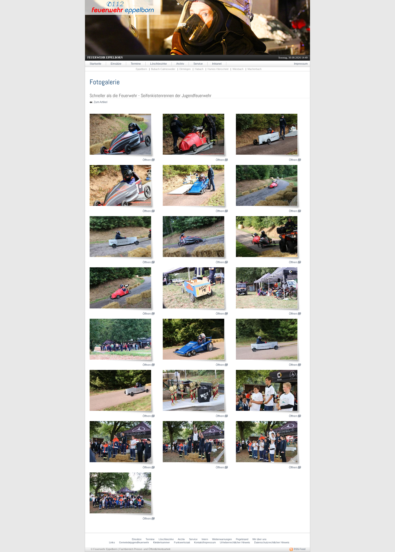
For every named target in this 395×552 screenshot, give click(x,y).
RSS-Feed (299, 549)
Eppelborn (141, 69)
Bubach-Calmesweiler (163, 69)
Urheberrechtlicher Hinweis (235, 542)
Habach (199, 69)
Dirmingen (185, 69)
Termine (136, 63)
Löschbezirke (158, 63)
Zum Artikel (100, 102)
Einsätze (116, 63)
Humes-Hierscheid (218, 69)
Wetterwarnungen (222, 539)
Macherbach (255, 69)
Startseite (95, 63)
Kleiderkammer (161, 542)
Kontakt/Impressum (205, 542)
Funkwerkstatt (182, 542)
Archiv (180, 63)
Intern (205, 539)
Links (112, 542)
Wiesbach (237, 69)
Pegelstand (242, 539)
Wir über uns (259, 539)
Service (198, 63)
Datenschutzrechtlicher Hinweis (271, 542)
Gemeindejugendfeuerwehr (134, 542)
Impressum (301, 63)
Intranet (217, 63)
